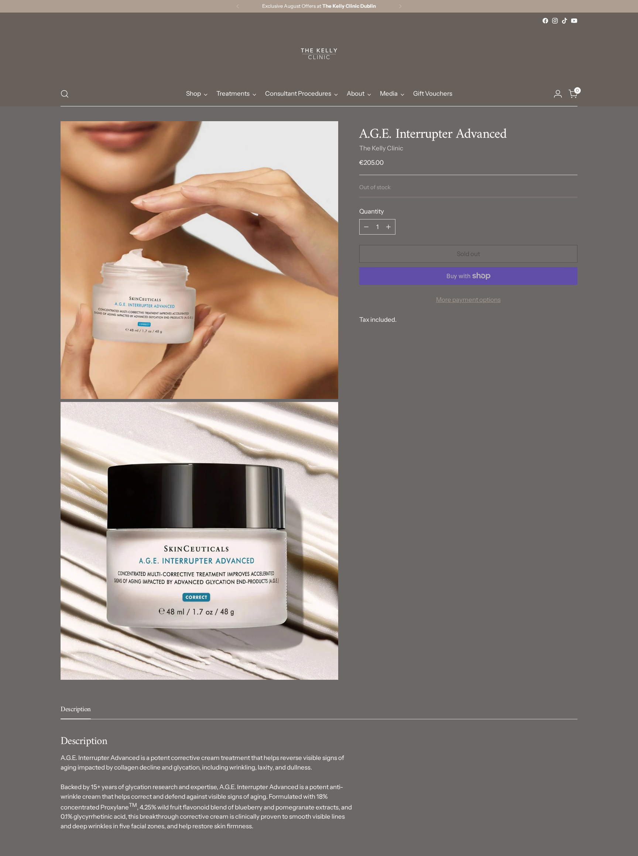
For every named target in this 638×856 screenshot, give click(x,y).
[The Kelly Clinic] (319, 53)
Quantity (371, 211)
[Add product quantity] (388, 226)
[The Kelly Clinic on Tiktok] (564, 20)
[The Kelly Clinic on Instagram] (555, 20)
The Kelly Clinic (381, 148)
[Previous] (238, 6)
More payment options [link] (468, 299)
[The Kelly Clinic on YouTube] (574, 20)
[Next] (400, 6)
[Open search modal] (64, 93)
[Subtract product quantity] (366, 226)
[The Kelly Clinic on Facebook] (545, 20)
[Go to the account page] (557, 93)
